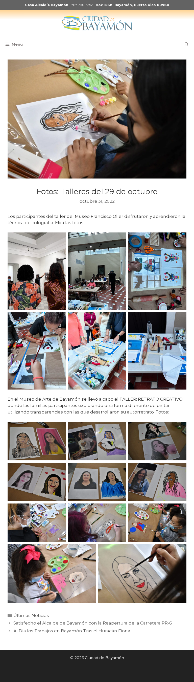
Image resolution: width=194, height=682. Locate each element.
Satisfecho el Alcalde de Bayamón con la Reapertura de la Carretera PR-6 (92, 623)
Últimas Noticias (31, 615)
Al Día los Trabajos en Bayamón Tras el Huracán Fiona (71, 630)
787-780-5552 (82, 5)
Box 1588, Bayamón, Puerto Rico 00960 (132, 5)
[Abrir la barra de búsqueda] (186, 44)
